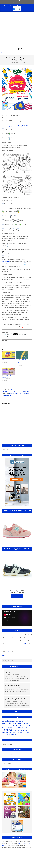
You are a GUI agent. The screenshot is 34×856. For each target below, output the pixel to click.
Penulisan (5, 732)
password (26, 730)
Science (15, 732)
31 (16, 652)
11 (20, 643)
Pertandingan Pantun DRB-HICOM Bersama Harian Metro (15, 699)
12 (25, 643)
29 (8, 652)
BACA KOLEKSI (17, 596)
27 (29, 649)
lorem (16, 727)
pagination (20, 730)
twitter (3, 734)
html (6, 727)
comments (24, 721)
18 (20, 646)
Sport (19, 732)
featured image (20, 725)
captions (16, 721)
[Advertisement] (17, 30)
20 (29, 646)
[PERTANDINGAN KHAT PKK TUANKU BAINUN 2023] (22, 355)
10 (16, 643)
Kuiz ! (3, 359)
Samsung (10, 732)
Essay (15, 725)
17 (16, 646)
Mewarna (28, 727)
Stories (21, 732)
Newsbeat (7, 729)
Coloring (19, 721)
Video (8, 734)
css (16, 723)
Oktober (15, 730)
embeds (8, 725)
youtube (18, 734)
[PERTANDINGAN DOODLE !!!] (8, 371)
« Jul (3, 655)
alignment (4, 721)
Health (3, 727)
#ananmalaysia (6, 261)
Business (10, 721)
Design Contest (22, 723)
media (24, 727)
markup (20, 728)
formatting (27, 725)
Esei (12, 725)
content (6, 723)
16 (12, 646)
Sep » (6, 655)
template (27, 732)
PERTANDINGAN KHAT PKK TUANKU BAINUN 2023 (22, 361)
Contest (12, 723)
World (13, 734)
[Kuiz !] (8, 355)
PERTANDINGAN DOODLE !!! (6, 376)
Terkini (24, 62)
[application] (17, 618)
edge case (4, 725)
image (10, 728)
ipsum (13, 727)
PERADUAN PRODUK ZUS (12, 685)
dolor (28, 723)
